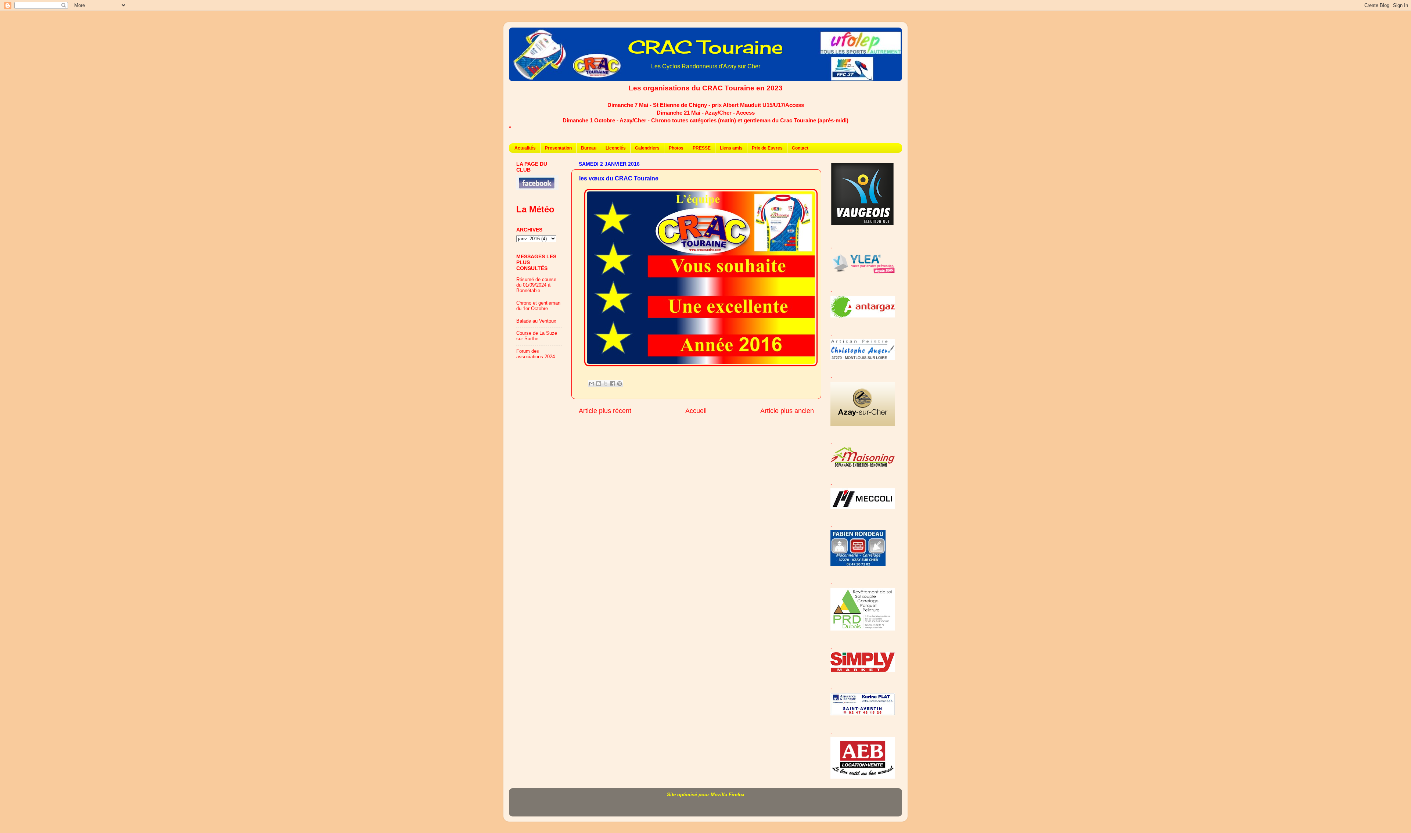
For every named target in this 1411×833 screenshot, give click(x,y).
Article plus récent (605, 410)
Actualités (525, 148)
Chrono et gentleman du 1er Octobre (538, 306)
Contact (800, 148)
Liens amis (731, 148)
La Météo (535, 209)
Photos (676, 148)
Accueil (696, 410)
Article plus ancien (787, 410)
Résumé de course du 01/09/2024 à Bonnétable (536, 285)
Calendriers (647, 148)
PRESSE (702, 148)
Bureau (588, 148)
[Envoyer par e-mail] (591, 383)
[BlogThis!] (598, 383)
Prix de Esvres (767, 148)
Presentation (558, 148)
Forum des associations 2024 (535, 354)
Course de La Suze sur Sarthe (536, 336)
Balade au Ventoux (536, 321)
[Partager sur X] (605, 383)
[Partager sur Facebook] (612, 383)
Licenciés (616, 148)
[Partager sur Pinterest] (619, 383)
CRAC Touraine (705, 47)
